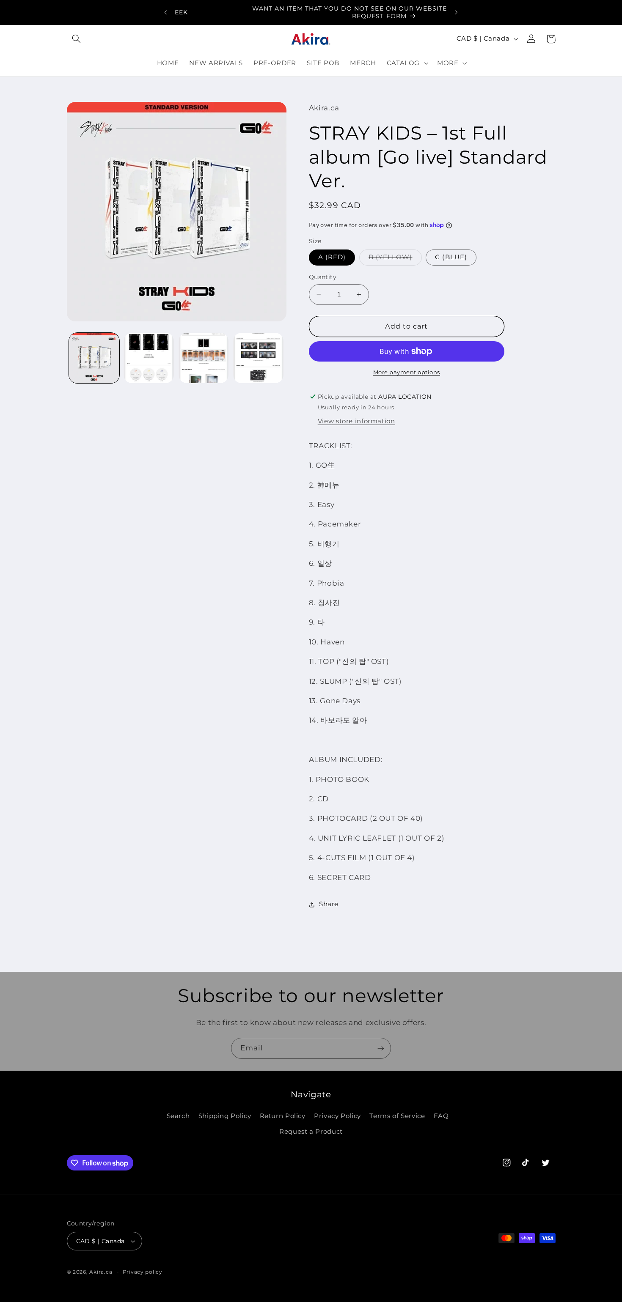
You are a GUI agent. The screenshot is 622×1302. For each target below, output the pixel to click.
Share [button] (329, 904)
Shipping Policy (224, 1116)
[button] (76, 39)
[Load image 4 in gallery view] (258, 358)
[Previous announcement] (166, 12)
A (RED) (332, 257)
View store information (356, 421)
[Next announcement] (456, 12)
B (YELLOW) (395, 259)
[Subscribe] (381, 1048)
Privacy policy (142, 1272)
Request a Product (311, 1131)
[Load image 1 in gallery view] (94, 358)
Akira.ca (100, 1272)
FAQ (441, 1116)
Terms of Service (397, 1116)
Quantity (322, 277)
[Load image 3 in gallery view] (204, 358)
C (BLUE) (451, 257)
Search (178, 1116)
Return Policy (282, 1116)
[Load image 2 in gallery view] (149, 358)
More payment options (406, 372)
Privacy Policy (337, 1116)
